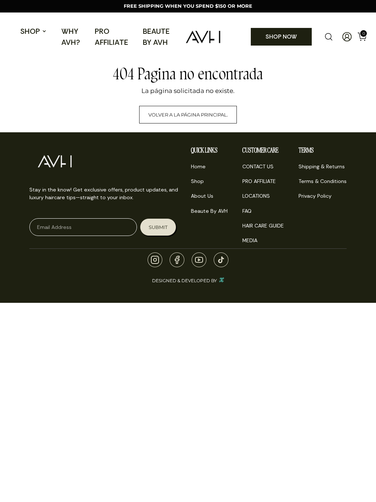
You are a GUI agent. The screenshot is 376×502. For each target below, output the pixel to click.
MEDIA (249, 240)
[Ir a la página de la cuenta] (344, 36)
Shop (30, 31)
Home (198, 166)
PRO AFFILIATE (111, 36)
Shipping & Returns (322, 166)
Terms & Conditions (323, 181)
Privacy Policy (315, 196)
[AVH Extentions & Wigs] (203, 37)
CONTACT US (258, 166)
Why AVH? (70, 36)
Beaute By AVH (156, 36)
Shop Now (281, 36)
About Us (202, 196)
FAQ (247, 211)
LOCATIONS (256, 196)
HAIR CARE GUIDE (263, 225)
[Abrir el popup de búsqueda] (328, 36)
